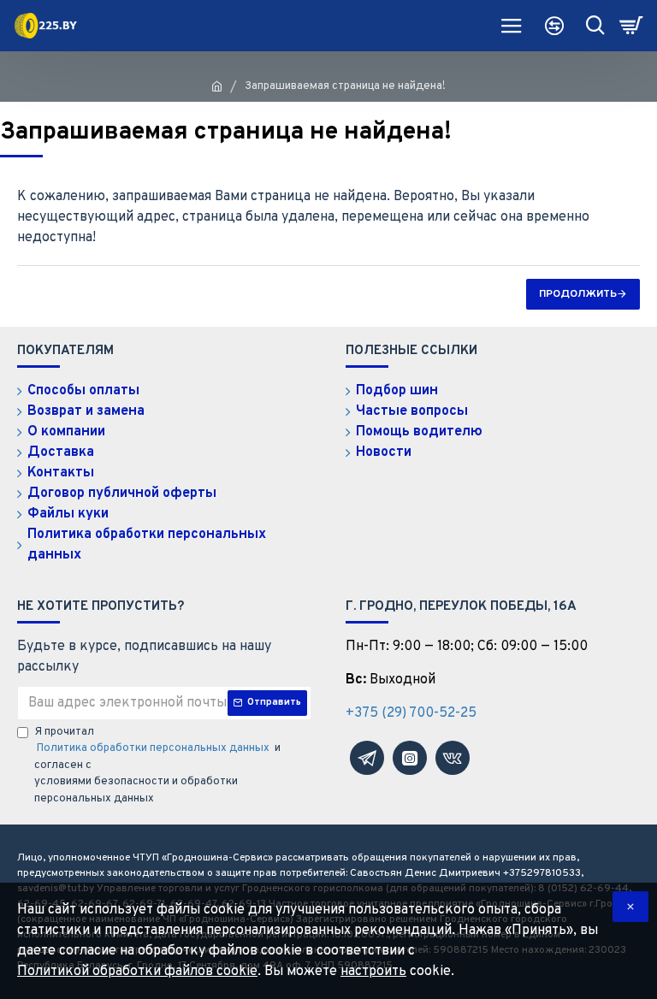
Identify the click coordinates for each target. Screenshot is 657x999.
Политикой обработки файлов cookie (137, 971)
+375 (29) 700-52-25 (411, 713)
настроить (373, 971)
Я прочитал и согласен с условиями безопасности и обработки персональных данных (157, 765)
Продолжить (578, 294)
